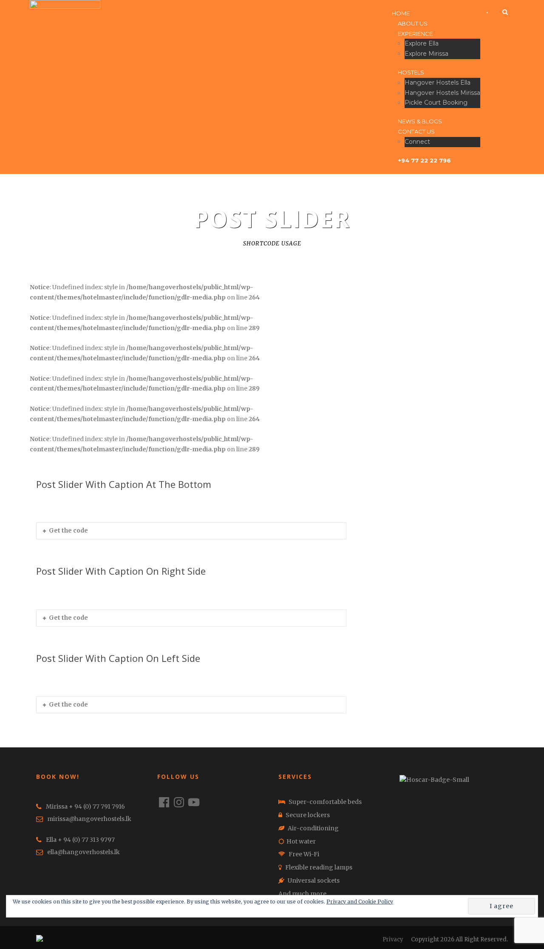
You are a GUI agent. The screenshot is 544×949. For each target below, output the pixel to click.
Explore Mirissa (426, 53)
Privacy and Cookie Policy (359, 901)
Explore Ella (422, 43)
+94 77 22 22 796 (424, 160)
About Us (413, 23)
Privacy (392, 939)
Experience (415, 33)
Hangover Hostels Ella (437, 82)
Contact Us (416, 131)
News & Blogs (420, 121)
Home (401, 13)
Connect (417, 141)
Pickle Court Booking (436, 102)
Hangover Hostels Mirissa (442, 93)
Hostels (411, 72)
